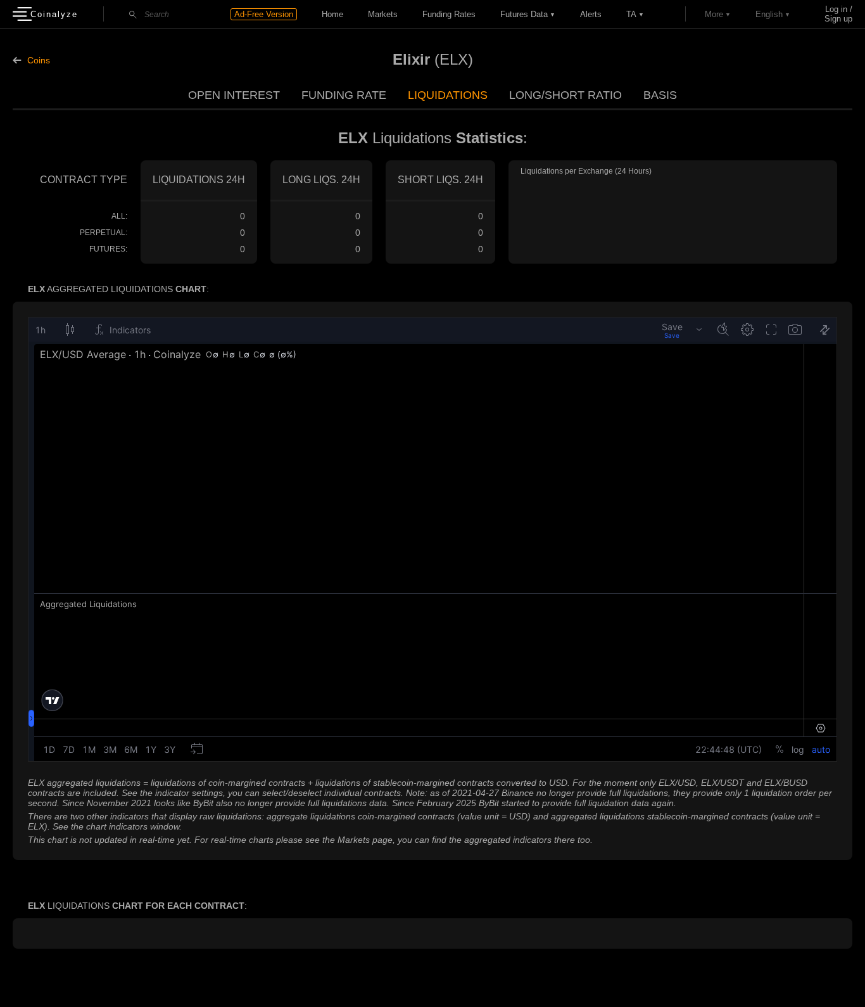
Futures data (524, 14)
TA (631, 14)
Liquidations (448, 95)
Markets (383, 14)
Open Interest (234, 95)
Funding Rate (343, 95)
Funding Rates (449, 14)
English (769, 14)
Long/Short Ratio (565, 95)
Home (332, 14)
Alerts (591, 14)
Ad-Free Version (263, 14)
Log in (836, 9)
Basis (660, 95)
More (714, 14)
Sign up (838, 18)
